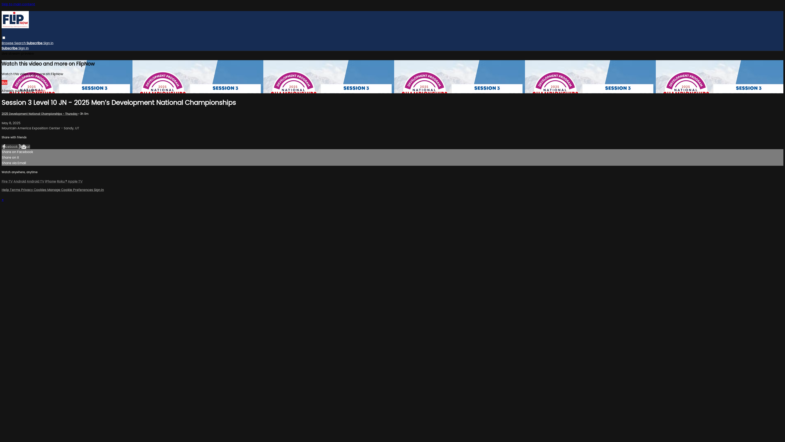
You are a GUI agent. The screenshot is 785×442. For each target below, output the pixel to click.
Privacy (27, 189)
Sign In (23, 48)
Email (25, 146)
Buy (4, 82)
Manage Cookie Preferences (70, 189)
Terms (15, 189)
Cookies (40, 189)
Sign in (48, 43)
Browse (8, 43)
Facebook (10, 146)
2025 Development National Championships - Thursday (40, 114)
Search (20, 43)
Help (6, 189)
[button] (3, 37)
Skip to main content (18, 4)
